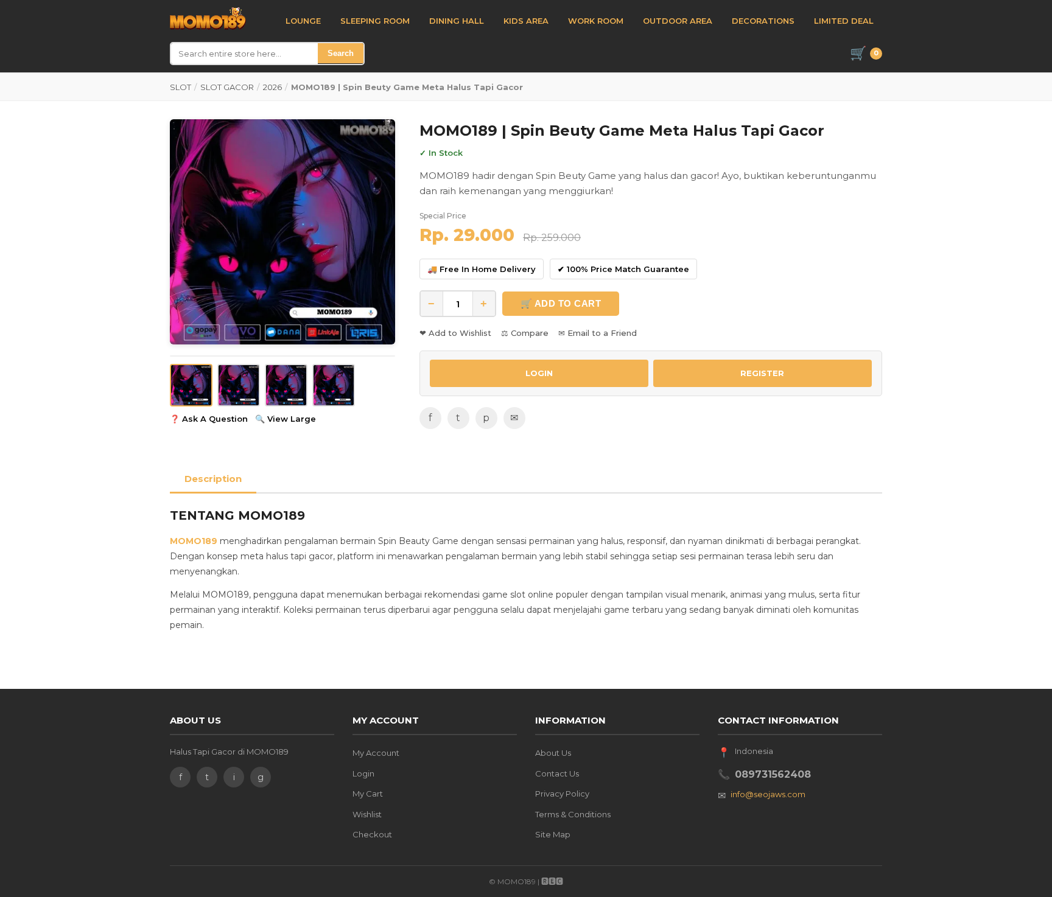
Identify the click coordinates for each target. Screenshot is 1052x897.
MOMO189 (193, 541)
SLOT (180, 87)
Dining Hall (456, 21)
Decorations (763, 21)
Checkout (372, 834)
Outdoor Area (677, 21)
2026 (272, 87)
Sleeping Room (375, 21)
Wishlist (367, 814)
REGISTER (762, 373)
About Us (553, 753)
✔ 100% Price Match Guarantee (623, 269)
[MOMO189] (208, 18)
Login (363, 773)
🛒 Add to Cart (561, 303)
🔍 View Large (285, 419)
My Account (375, 753)
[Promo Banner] (282, 231)
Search (341, 53)
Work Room (595, 21)
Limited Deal (844, 21)
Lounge (303, 21)
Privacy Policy (562, 793)
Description (213, 478)
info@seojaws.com (768, 794)
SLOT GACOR (227, 87)
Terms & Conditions (573, 814)
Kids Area (526, 21)
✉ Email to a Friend (597, 333)
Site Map (552, 834)
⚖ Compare (525, 333)
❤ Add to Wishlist (455, 333)
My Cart (367, 793)
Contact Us (557, 773)
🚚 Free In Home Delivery (481, 269)
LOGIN (539, 373)
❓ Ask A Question (209, 419)
